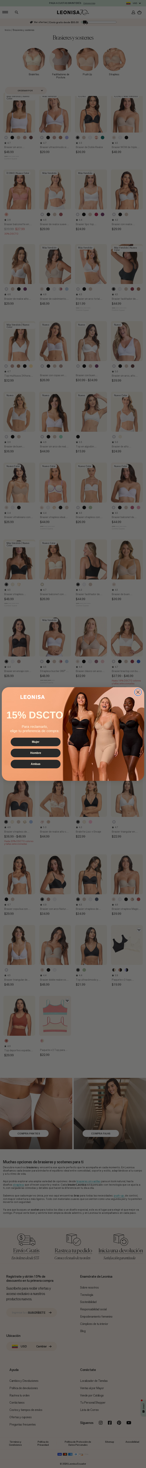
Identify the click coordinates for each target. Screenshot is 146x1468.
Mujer (35, 741)
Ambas (35, 763)
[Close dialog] (138, 692)
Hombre (35, 752)
